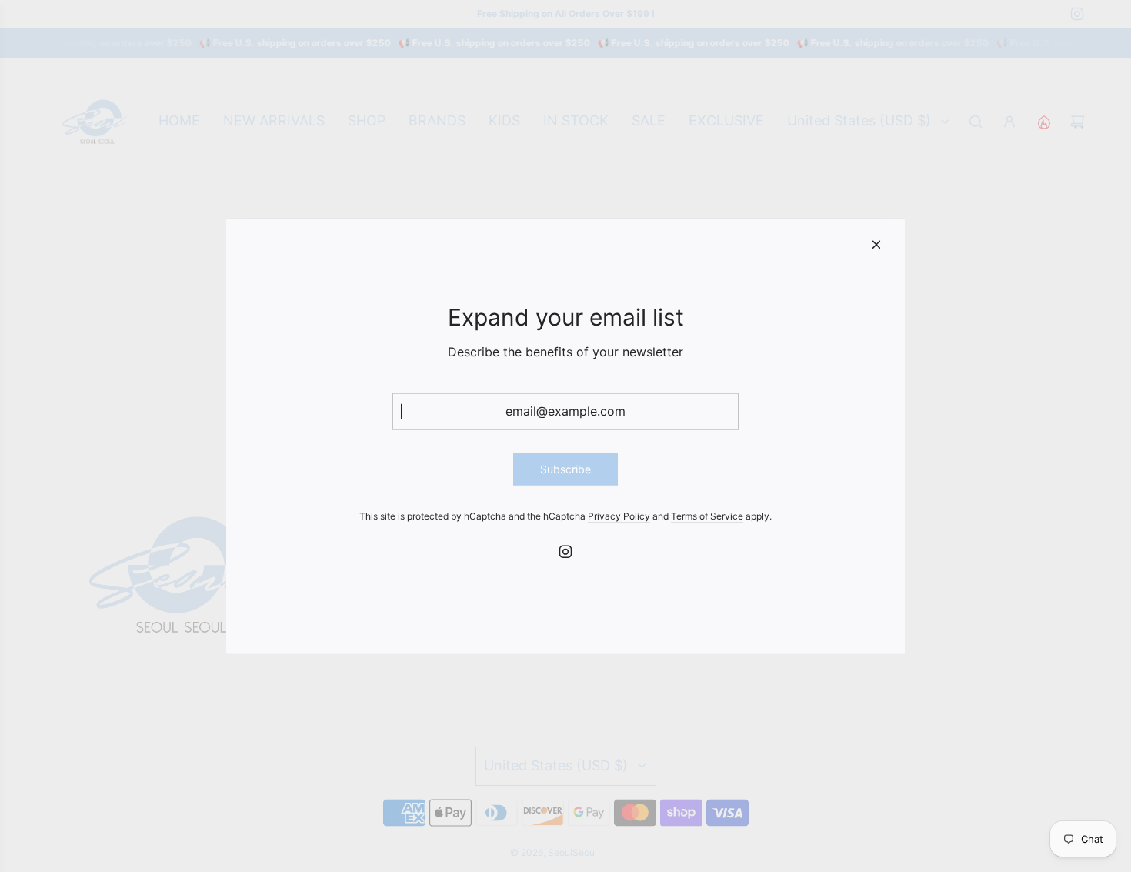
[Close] (876, 244)
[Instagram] (565, 552)
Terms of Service (707, 516)
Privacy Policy (619, 516)
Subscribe (565, 468)
